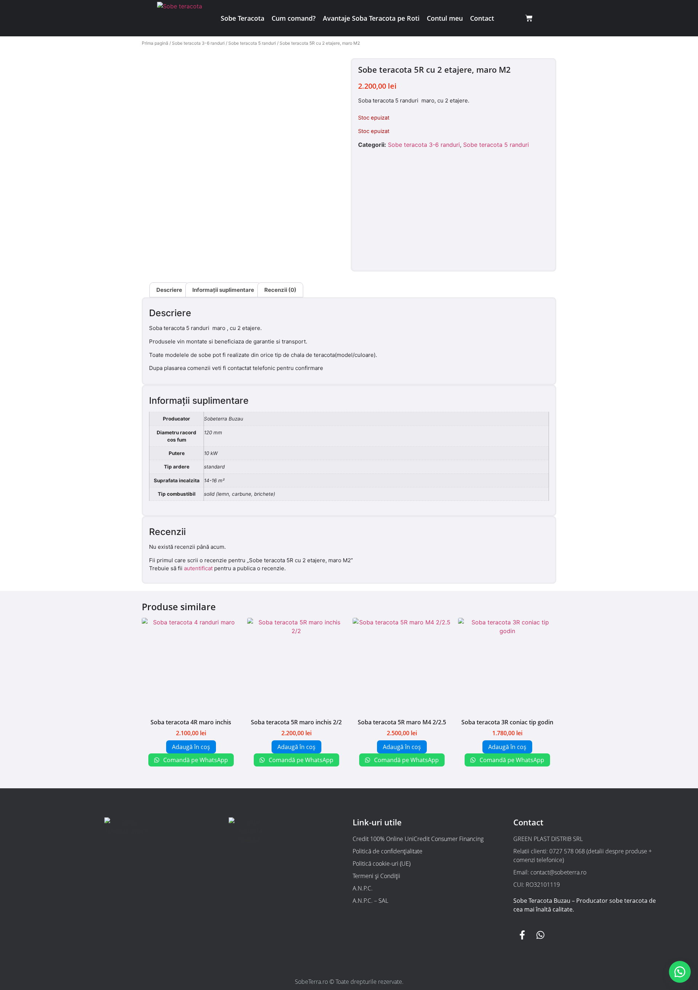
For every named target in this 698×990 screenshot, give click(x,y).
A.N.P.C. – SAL (370, 901)
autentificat (198, 568)
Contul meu (445, 18)
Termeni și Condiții (376, 876)
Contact (482, 18)
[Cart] (529, 18)
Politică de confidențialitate (387, 851)
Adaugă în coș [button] (191, 747)
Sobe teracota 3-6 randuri (198, 43)
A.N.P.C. (363, 888)
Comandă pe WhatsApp (195, 760)
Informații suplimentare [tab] (223, 289)
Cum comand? (294, 18)
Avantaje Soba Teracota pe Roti (371, 18)
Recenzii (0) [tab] (280, 289)
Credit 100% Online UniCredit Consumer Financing (418, 839)
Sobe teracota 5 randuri (252, 43)
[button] (680, 972)
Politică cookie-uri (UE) (381, 864)
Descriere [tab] (169, 289)
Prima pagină (155, 43)
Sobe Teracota (242, 18)
